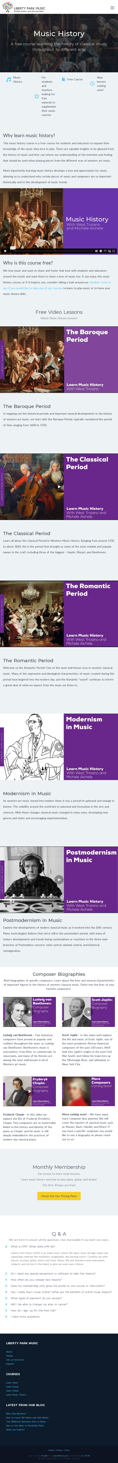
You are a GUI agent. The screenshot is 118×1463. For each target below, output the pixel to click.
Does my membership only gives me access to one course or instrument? (58, 1285)
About (9, 1351)
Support (10, 1363)
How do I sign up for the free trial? (33, 1310)
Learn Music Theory (16, 1394)
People (9, 1355)
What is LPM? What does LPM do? (33, 1246)
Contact (51, 1450)
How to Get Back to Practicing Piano (25, 1425)
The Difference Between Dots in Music (26, 1421)
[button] (59, 359)
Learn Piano (12, 1382)
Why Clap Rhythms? (16, 1413)
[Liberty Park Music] (24, 7)
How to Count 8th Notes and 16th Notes (27, 1417)
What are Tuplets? (15, 1429)
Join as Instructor (15, 1359)
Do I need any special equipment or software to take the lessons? (53, 1273)
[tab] (59, 1246)
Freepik (44, 1456)
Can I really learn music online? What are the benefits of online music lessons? (61, 1292)
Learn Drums (12, 1386)
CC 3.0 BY (85, 1456)
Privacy (60, 1450)
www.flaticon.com (60, 1456)
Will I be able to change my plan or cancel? (39, 1304)
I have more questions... (26, 1316)
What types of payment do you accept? (36, 1298)
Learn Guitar (12, 1390)
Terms (67, 1450)
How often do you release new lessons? (36, 1279)
